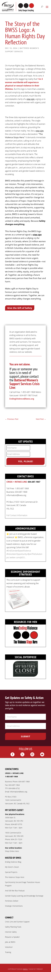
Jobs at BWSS (10, 942)
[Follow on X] (22, 754)
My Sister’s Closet (12, 867)
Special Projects (11, 872)
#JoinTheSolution (34, 554)
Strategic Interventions (14, 906)
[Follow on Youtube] (42, 754)
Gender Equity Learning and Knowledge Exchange (24, 896)
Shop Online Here (12, 851)
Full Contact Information (16, 515)
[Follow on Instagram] (32, 754)
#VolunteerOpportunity (16, 554)
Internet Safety (11, 932)
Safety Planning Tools (13, 927)
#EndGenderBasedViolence (18, 550)
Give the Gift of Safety (19, 307)
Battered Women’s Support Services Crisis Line (24, 384)
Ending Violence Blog (13, 862)
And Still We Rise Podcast (15, 890)
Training (8, 952)
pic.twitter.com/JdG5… (16, 557)
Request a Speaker (12, 937)
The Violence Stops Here (14, 877)
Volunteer (9, 947)
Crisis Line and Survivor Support (17, 921)
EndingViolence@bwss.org (21, 398)
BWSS (25, 969)
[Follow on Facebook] (12, 754)
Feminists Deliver (11, 901)
